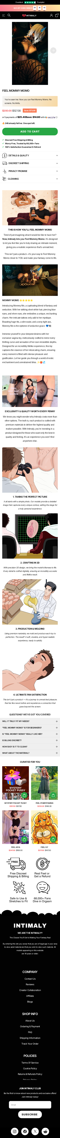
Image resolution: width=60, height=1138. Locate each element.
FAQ (30, 1032)
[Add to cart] (24, 795)
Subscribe (30, 1114)
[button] (53, 50)
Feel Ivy (44, 847)
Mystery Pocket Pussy (15, 803)
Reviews (30, 984)
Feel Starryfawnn (44, 803)
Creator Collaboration (30, 990)
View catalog (3, 15)
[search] (9, 15)
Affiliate (30, 995)
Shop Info (30, 1014)
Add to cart (30, 131)
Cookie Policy (30, 1068)
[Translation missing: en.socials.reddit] (45, 1131)
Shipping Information (30, 1038)
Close (30, 978)
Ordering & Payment (30, 1026)
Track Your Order (29, 1043)
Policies (30, 1056)
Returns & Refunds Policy (30, 1074)
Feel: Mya (15, 847)
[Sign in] (51, 15)
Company (30, 972)
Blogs (30, 1001)
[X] (35, 1131)
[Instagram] (14, 1131)
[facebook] (25, 1131)
